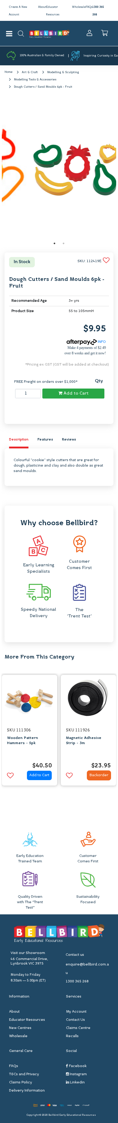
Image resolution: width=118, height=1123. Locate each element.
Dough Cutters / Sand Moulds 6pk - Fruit (43, 87)
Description (18, 439)
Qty (99, 381)
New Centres (20, 1028)
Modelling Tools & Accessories (35, 79)
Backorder (99, 775)
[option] (59, 169)
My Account (76, 1012)
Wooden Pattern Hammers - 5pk (22, 740)
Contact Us (75, 1020)
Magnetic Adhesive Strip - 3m (83, 740)
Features (45, 439)
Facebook (77, 1066)
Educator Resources (27, 1020)
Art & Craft (30, 72)
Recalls (72, 1036)
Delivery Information (27, 1090)
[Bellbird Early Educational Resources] (49, 33)
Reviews (69, 439)
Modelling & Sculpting (63, 72)
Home (8, 72)
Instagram (78, 1074)
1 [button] (54, 243)
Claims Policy (20, 1082)
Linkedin (77, 1082)
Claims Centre (78, 1028)
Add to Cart (75, 393)
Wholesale (79, 7)
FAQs (89, 7)
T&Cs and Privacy (24, 1074)
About (42, 7)
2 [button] (64, 243)
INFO (101, 342)
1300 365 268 (77, 981)
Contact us (75, 955)
